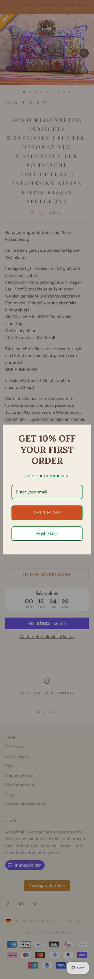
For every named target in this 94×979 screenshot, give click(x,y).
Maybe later (47, 533)
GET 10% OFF (47, 512)
